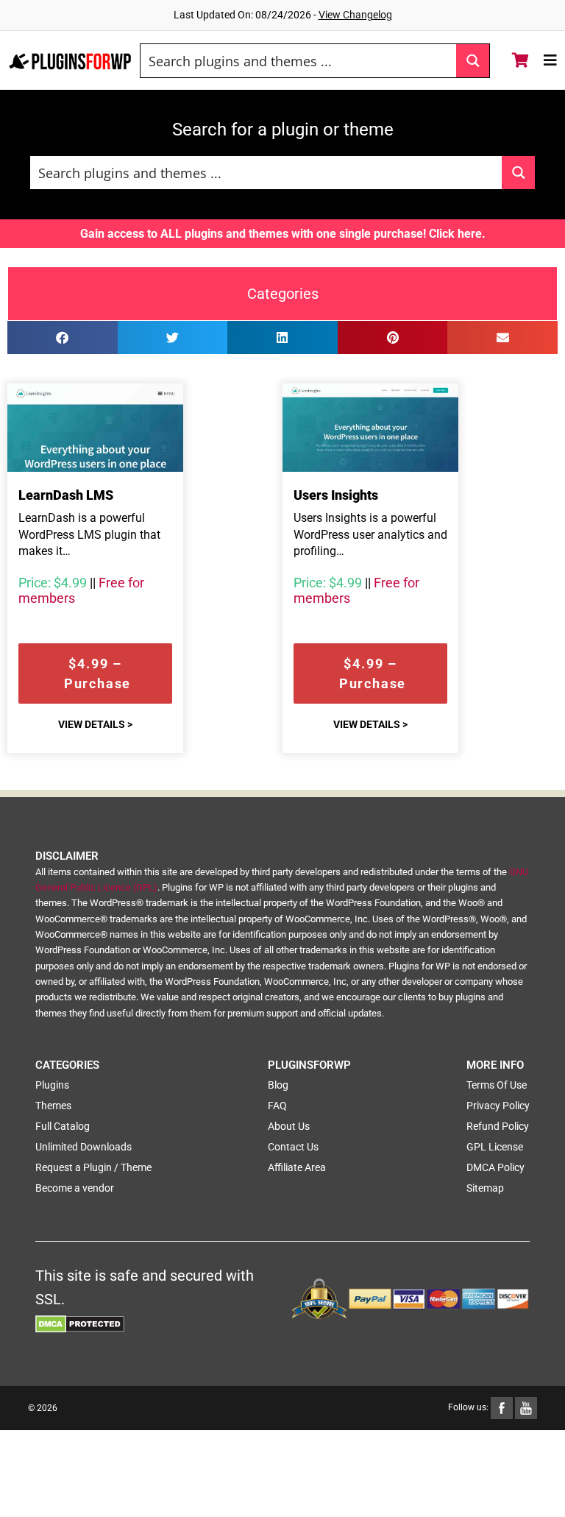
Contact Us (293, 1147)
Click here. (457, 234)
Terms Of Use (496, 1085)
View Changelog (355, 15)
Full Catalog (62, 1126)
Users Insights (336, 495)
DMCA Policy (495, 1167)
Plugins (52, 1085)
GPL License (494, 1147)
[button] (62, 337)
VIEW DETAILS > (95, 724)
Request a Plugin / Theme (93, 1167)
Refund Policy (497, 1126)
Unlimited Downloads (83, 1147)
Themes (53, 1105)
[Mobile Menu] (551, 60)
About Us (289, 1126)
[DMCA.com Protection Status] (79, 1323)
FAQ (277, 1105)
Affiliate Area (297, 1167)
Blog (278, 1085)
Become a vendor (74, 1188)
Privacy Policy (498, 1105)
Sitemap (485, 1188)
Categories (283, 294)
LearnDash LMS (65, 495)
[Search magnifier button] (472, 60)
